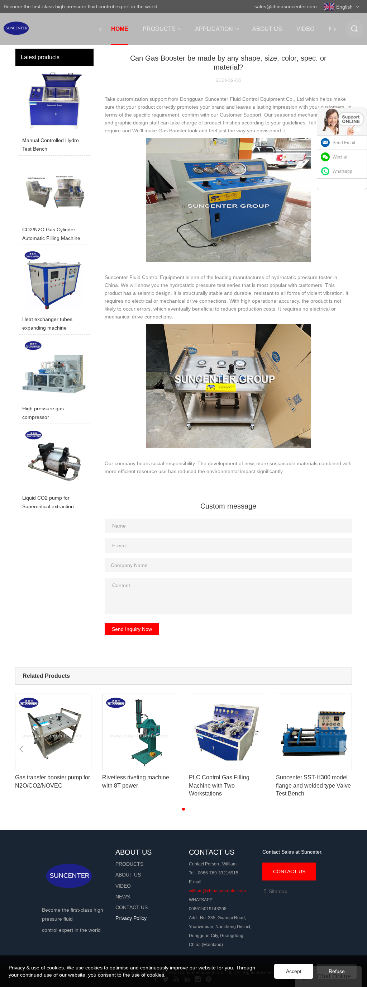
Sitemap (277, 891)
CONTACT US (289, 871)
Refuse (337, 971)
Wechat (340, 157)
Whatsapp (342, 171)
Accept (293, 971)
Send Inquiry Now (132, 629)
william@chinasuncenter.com (217, 890)
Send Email (344, 142)
